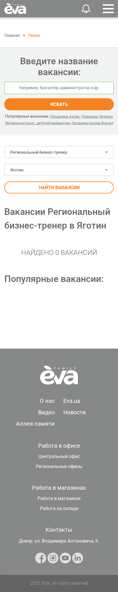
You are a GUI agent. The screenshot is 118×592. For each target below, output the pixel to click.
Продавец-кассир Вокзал (92, 123)
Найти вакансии (59, 187)
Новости (74, 412)
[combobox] (59, 152)
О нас (47, 400)
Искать (59, 104)
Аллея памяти (35, 423)
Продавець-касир (64, 117)
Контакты (59, 529)
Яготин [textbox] (16, 170)
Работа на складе (59, 508)
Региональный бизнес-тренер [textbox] (38, 152)
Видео (46, 412)
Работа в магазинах (59, 498)
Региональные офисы (59, 466)
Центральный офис (59, 456)
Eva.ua (71, 400)
